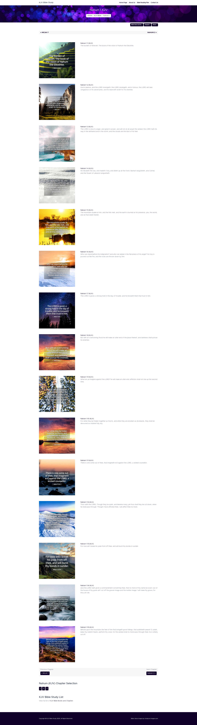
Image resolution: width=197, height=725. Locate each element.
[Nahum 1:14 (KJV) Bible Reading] (57, 603)
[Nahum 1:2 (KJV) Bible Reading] (57, 102)
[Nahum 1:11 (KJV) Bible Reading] (57, 477)
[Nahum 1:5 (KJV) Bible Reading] (57, 227)
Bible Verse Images (137, 718)
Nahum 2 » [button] (152, 32)
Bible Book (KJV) (136, 24)
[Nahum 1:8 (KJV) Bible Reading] (57, 352)
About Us (132, 2)
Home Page (123, 2)
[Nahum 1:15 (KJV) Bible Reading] (57, 644)
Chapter (147, 24)
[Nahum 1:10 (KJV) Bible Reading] (57, 436)
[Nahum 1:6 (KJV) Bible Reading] (57, 269)
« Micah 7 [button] (44, 32)
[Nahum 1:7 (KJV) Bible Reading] (57, 311)
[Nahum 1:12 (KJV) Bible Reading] (57, 519)
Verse (154, 24)
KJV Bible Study (52, 718)
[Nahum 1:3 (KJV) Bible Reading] (57, 144)
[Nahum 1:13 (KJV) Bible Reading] (57, 561)
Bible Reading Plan (143, 2)
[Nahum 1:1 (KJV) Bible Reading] (57, 60)
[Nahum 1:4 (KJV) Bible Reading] (57, 185)
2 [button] (43, 688)
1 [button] (40, 688)
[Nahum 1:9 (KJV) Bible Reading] (57, 394)
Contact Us (154, 2)
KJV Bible (97, 15)
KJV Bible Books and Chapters (61, 701)
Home (89, 15)
